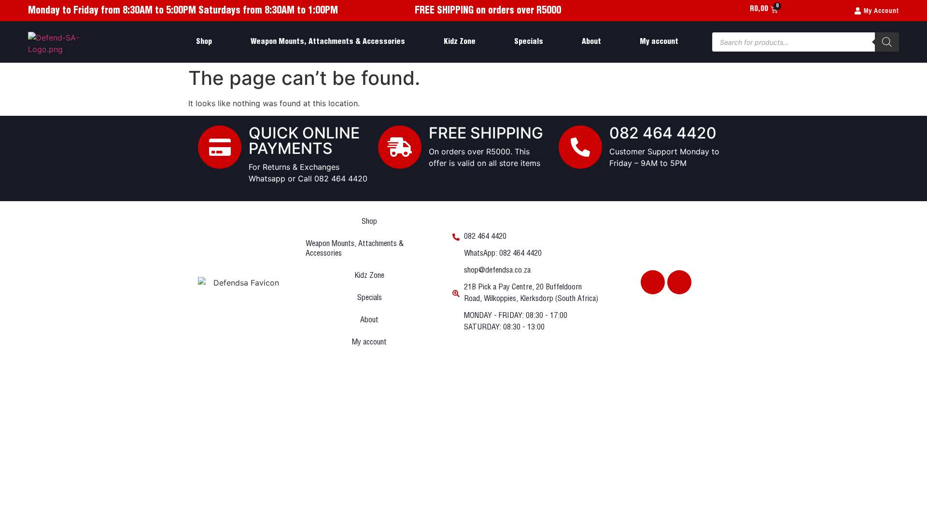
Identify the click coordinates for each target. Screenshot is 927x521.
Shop (204, 41)
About (591, 41)
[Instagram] (679, 282)
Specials (528, 41)
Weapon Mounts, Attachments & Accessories (328, 41)
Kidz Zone (460, 41)
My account (659, 41)
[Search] (887, 42)
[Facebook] (653, 282)
